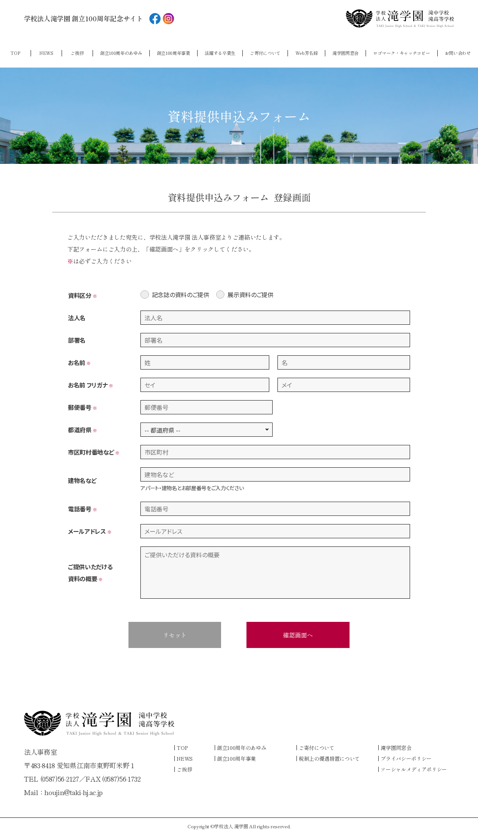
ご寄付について (265, 53)
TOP (15, 53)
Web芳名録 (306, 53)
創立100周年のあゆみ (121, 53)
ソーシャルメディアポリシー (414, 769)
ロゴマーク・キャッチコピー (401, 53)
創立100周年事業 (173, 53)
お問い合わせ (458, 53)
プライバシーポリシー (406, 758)
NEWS (46, 53)
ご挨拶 (77, 53)
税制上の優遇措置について (329, 758)
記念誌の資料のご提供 (180, 294)
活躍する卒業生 (220, 53)
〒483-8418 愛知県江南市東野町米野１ (80, 765)
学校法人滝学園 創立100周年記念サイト (83, 18)
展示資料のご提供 (250, 294)
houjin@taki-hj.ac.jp (73, 792)
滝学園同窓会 (345, 53)
